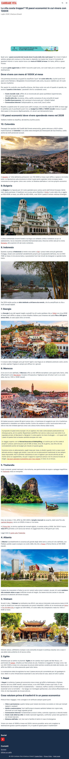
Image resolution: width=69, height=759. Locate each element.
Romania (4, 243)
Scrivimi (3, 749)
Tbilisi (54, 313)
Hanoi (66, 605)
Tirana (43, 544)
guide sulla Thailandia (17, 533)
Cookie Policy (39, 756)
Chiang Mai (6, 526)
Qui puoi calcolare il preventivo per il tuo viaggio (23, 459)
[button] (62, 3)
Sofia (46, 192)
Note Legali (56, 756)
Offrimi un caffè (6, 752)
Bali (38, 252)
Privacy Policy (48, 756)
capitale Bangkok (7, 522)
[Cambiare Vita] (9, 3)
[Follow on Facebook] (2, 739)
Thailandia (6, 471)
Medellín (5, 177)
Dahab (13, 663)
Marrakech (17, 375)
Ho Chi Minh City (8, 607)
